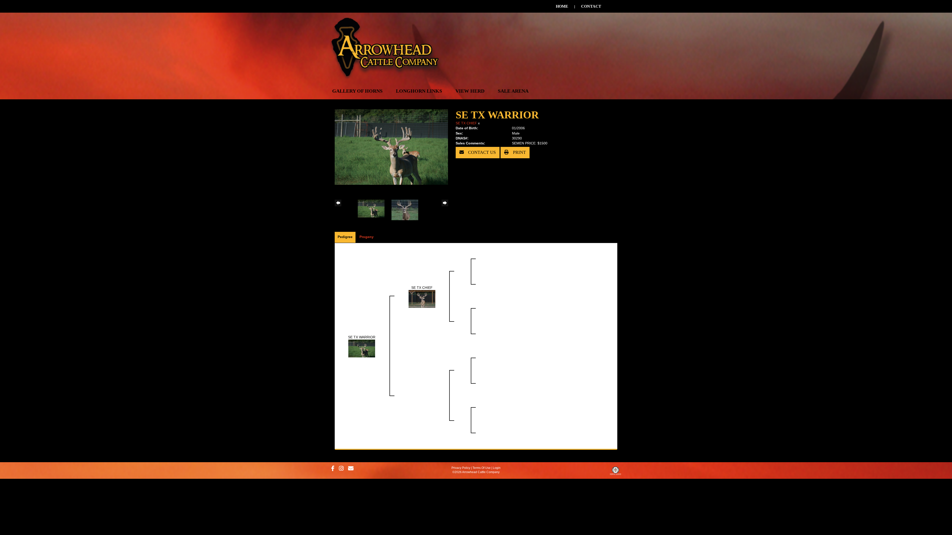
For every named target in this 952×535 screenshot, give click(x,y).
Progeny (366, 237)
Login (497, 468)
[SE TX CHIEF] (422, 299)
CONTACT (591, 6)
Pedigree (345, 237)
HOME (562, 6)
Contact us (481, 152)
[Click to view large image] (391, 147)
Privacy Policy (460, 468)
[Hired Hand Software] (615, 472)
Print (519, 152)
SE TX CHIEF (466, 123)
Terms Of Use (482, 468)
